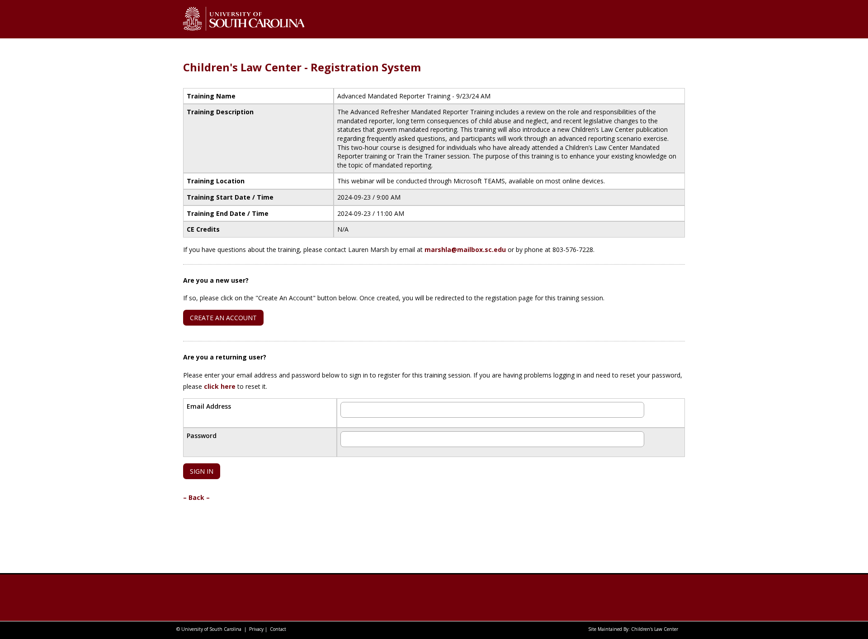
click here (220, 386)
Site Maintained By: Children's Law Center (633, 629)
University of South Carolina (211, 629)
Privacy (256, 629)
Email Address (209, 406)
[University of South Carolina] (236, 598)
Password (202, 435)
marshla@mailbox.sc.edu (465, 249)
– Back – (196, 497)
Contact (278, 629)
